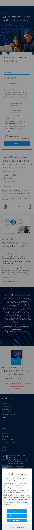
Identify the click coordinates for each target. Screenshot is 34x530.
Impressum (13, 527)
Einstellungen (17, 520)
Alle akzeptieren (17, 511)
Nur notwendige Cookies (17, 516)
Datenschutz (20, 527)
